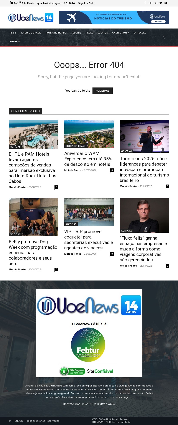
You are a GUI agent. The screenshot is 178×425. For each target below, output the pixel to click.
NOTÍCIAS (15, 146)
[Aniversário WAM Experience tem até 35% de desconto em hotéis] (89, 134)
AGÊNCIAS (71, 224)
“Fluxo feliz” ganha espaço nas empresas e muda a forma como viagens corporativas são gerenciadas (143, 248)
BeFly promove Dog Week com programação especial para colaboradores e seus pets (33, 252)
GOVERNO (126, 151)
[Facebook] (145, 3)
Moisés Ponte (17, 187)
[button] (164, 37)
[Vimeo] (160, 3)
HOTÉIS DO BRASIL (76, 146)
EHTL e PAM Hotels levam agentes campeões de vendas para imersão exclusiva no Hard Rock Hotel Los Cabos (32, 167)
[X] (155, 3)
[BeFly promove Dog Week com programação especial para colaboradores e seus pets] (33, 217)
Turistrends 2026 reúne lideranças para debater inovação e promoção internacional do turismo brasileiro (144, 169)
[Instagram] (150, 3)
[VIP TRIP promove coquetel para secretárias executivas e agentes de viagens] (89, 212)
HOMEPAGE (102, 90)
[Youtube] (165, 3)
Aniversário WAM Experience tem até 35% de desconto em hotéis (88, 159)
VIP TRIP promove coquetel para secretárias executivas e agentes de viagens (88, 239)
